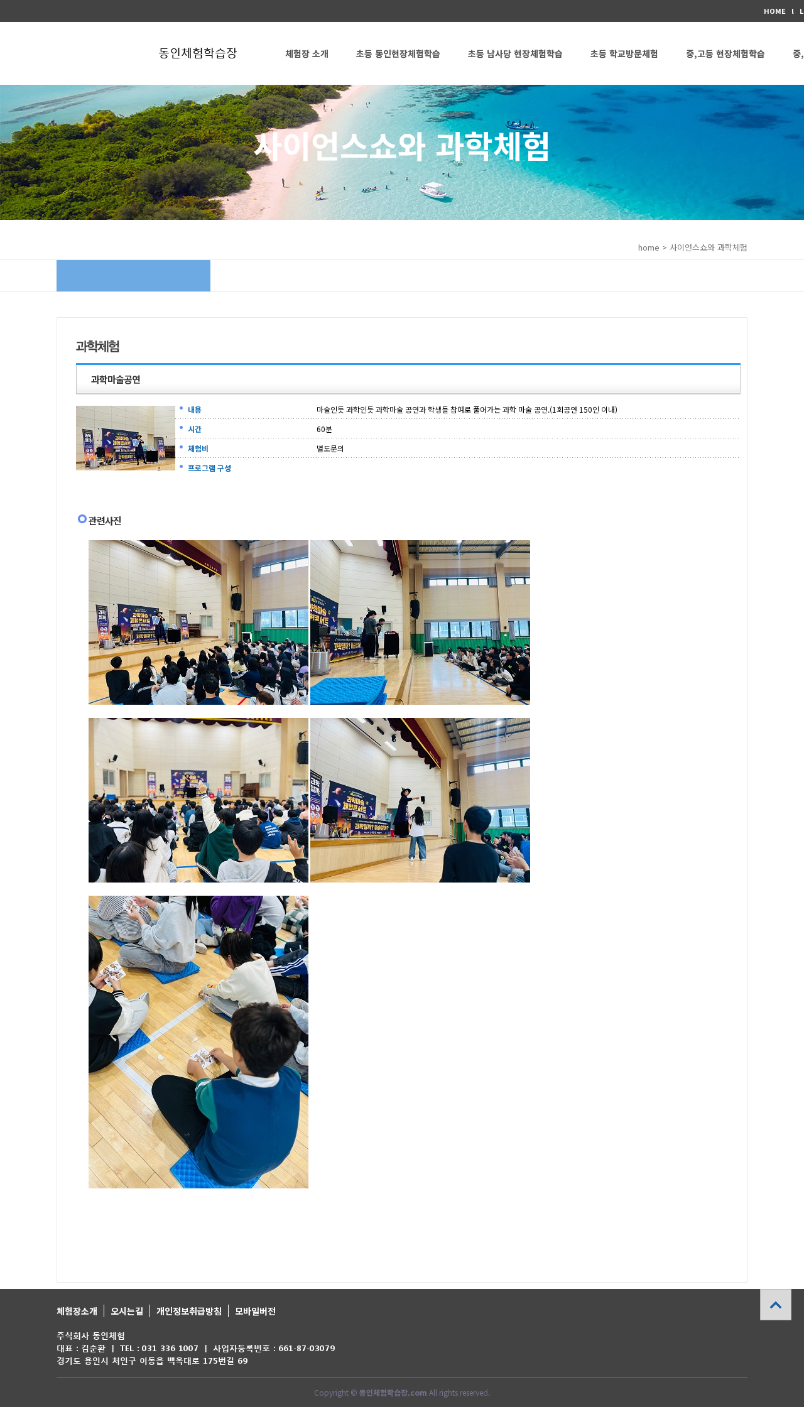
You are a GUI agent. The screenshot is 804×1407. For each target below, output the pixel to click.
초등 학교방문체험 (624, 53)
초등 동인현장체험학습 (398, 53)
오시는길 (127, 1311)
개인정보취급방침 (189, 1311)
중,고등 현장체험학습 (725, 53)
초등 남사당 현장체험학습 (515, 53)
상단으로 (775, 1304)
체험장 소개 (307, 53)
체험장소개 (77, 1311)
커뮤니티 (301, 116)
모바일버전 (255, 1311)
